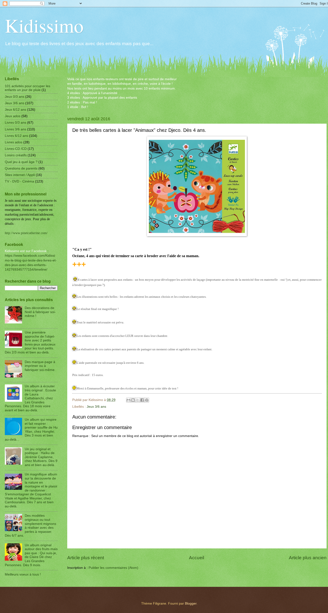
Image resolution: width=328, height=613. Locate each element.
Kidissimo (44, 25)
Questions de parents (21, 168)
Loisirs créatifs (16, 155)
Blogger (190, 603)
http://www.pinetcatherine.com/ (26, 233)
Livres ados (13, 142)
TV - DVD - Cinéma (19, 181)
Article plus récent (85, 557)
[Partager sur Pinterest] (146, 400)
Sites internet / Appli (20, 175)
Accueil (196, 557)
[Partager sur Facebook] (142, 400)
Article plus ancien (308, 557)
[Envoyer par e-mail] (128, 400)
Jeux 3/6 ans (96, 406)
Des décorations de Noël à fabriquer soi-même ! (40, 312)
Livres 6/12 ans (16, 136)
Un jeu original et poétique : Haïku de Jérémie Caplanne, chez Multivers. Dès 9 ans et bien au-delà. (41, 457)
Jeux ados (12, 116)
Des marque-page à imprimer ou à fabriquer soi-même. (40, 366)
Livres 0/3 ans (15, 122)
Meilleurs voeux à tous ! (23, 574)
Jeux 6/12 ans (15, 109)
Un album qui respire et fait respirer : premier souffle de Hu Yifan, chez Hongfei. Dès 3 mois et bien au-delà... (31, 429)
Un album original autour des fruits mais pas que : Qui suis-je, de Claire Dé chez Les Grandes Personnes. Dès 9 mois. (31, 555)
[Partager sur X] (137, 400)
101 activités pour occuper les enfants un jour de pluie (27, 88)
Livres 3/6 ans (15, 129)
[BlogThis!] (133, 400)
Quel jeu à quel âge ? (21, 162)
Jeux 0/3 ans (14, 96)
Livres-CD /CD (16, 149)
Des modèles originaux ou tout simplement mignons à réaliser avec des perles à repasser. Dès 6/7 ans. (30, 525)
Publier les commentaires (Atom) (113, 568)
